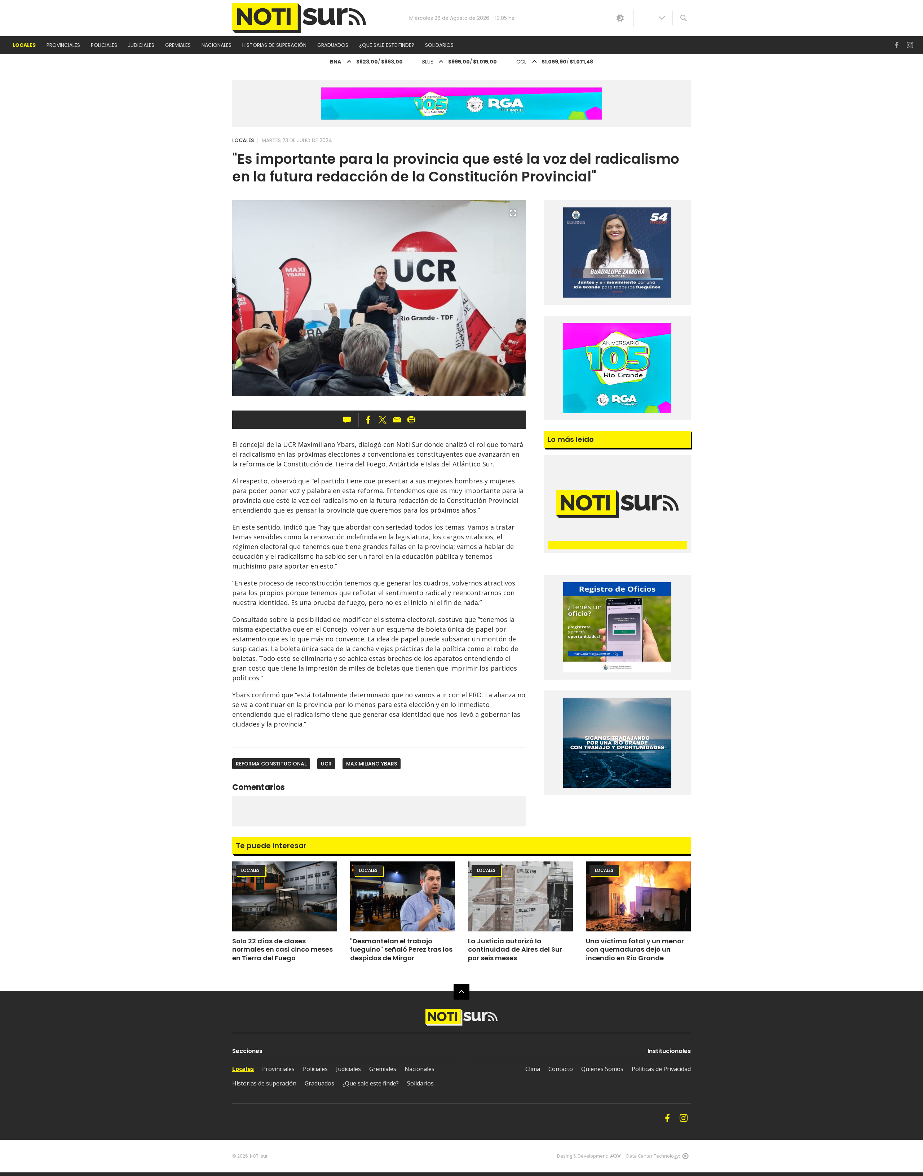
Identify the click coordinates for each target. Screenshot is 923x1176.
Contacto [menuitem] (560, 1069)
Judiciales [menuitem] (141, 45)
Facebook (896, 45)
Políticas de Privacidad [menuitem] (661, 1069)
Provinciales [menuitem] (63, 45)
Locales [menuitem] (24, 45)
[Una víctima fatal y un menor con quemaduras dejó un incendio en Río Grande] (638, 896)
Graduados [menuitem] (332, 45)
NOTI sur (259, 1156)
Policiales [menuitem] (104, 45)
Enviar (397, 420)
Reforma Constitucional (271, 763)
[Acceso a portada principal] (299, 18)
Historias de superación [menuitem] (274, 45)
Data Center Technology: (653, 1156)
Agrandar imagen (513, 216)
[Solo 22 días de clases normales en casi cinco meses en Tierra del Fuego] (284, 896)
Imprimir (411, 420)
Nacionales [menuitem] (216, 45)
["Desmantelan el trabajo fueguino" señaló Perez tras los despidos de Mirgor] (402, 896)
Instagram (910, 45)
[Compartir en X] (382, 420)
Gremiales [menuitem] (178, 45)
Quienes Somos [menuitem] (602, 1069)
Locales (243, 140)
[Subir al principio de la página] (461, 992)
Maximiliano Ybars (371, 763)
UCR (326, 763)
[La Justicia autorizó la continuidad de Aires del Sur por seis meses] (520, 896)
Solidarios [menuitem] (439, 45)
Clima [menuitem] (532, 1069)
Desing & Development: (582, 1156)
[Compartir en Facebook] (368, 420)
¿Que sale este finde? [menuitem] (386, 45)
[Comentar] (349, 420)
